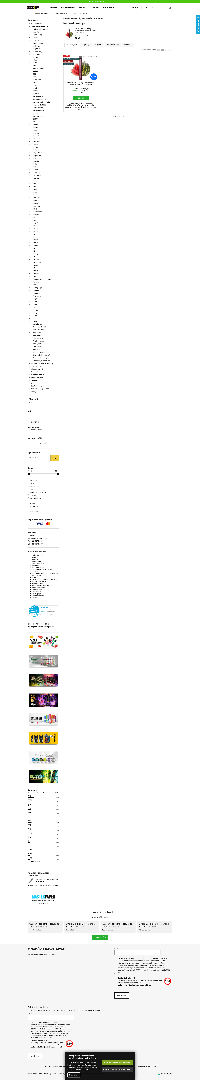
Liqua (35, 192)
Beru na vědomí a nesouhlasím (117, 1069)
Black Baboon (38, 43)
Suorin (35, 276)
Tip (32, 489)
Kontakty (48, 1066)
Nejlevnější (86, 45)
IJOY (35, 158)
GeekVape (37, 142)
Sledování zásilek (38, 567)
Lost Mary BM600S (39, 99)
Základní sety (38, 324)
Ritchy (35, 254)
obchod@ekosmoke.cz (39, 538)
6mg (29, 820)
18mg (30, 853)
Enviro (35, 127)
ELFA (34, 77)
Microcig (36, 206)
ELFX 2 (35, 88)
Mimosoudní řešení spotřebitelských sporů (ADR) (45, 574)
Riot (34, 251)
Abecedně (128, 45)
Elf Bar (35, 63)
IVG (34, 167)
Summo (36, 274)
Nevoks (36, 214)
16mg (30, 849)
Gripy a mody (36, 366)
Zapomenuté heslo (35, 430)
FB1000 (35, 91)
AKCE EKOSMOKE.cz (39, 581)
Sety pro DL (37, 349)
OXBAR (35, 229)
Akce (33, 483)
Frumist (36, 136)
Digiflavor (36, 49)
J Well (35, 170)
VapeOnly (37, 293)
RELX (35, 248)
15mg (29, 845)
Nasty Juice (37, 212)
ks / (43, 443)
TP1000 (35, 113)
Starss (35, 271)
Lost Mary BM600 (39, 97)
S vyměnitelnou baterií (41, 355)
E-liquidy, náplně (37, 369)
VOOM (35, 310)
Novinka (34, 486)
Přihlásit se (35, 422)
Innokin (36, 161)
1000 (34, 74)
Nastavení (74, 1075)
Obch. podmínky (38, 563)
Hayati (35, 147)
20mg (30, 858)
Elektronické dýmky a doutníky (42, 363)
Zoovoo (36, 321)
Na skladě (35, 480)
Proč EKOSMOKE (37, 555)
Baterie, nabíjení (37, 378)
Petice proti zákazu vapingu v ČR (41, 627)
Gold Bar (36, 144)
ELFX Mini (36, 94)
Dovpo (35, 57)
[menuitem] (53, 7)
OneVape (36, 223)
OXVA (35, 231)
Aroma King (37, 35)
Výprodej (34, 495)
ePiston (36, 130)
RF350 (35, 122)
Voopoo (36, 313)
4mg (29, 812)
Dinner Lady (37, 52)
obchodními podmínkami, (146, 958)
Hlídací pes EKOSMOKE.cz (41, 585)
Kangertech (37, 181)
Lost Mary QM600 (39, 108)
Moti (35, 209)
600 (34, 66)
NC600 (35, 119)
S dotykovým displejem (41, 361)
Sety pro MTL (37, 347)
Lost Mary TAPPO (39, 111)
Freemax (36, 133)
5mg (29, 816)
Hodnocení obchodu (39, 583)
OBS (34, 220)
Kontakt (35, 557)
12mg (29, 841)
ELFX (34, 82)
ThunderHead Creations (42, 279)
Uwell (35, 285)
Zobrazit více (100, 937)
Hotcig (35, 150)
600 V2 (35, 71)
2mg (29, 804)
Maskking (36, 203)
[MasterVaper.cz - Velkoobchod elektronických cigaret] (43, 896)
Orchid (35, 226)
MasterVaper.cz (43, 903)
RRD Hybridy (37, 344)
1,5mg (30, 800)
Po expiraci (35, 498)
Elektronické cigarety (39, 26)
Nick (34, 217)
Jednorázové (37, 333)
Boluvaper (37, 46)
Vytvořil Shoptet (166, 1074)
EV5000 (35, 85)
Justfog (36, 178)
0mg (29, 796)
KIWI (34, 184)
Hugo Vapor (37, 153)
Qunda (36, 245)
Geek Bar (36, 139)
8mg (29, 825)
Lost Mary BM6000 (39, 105)
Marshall (36, 200)
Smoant (36, 259)
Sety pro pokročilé (39, 327)
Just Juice (37, 175)
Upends (36, 282)
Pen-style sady (38, 335)
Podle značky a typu (40, 29)
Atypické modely (39, 341)
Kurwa (35, 189)
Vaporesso (37, 296)
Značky (33, 392)
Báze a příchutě (36, 372)
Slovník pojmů (37, 594)
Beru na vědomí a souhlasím (117, 1062)
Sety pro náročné (39, 330)
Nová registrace (33, 427)
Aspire (35, 37)
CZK (144, 7)
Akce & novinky (36, 23)
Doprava (35, 559)
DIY (32, 383)
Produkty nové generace (40, 389)
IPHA (35, 164)
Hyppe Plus (37, 156)
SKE (34, 257)
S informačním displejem (42, 358)
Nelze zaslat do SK (38, 492)
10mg (30, 833)
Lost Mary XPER (38, 116)
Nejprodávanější (113, 45)
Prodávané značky (38, 588)
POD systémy (38, 338)
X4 (34, 318)
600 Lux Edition (38, 68)
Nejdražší (98, 45)
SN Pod (35, 268)
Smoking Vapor (39, 262)
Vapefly (36, 290)
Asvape (36, 40)
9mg (29, 829)
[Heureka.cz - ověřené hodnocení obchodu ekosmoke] (43, 611)
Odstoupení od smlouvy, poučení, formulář (44, 570)
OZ (34, 234)
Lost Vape (37, 198)
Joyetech (36, 172)
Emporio (36, 125)
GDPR (34, 577)
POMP (35, 237)
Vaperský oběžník (38, 590)
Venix (35, 304)
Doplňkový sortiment (38, 386)
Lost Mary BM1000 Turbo (41, 102)
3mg (29, 808)
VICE (35, 307)
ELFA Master (37, 80)
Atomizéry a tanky (37, 375)
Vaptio (35, 299)
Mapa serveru (37, 592)
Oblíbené (35, 598)
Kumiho (36, 186)
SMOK (35, 265)
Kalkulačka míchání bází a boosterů (45, 579)
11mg (29, 837)
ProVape (36, 240)
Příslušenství (35, 380)
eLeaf (35, 60)
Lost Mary (36, 195)
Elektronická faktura (39, 596)
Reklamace (36, 565)
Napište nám (36, 561)
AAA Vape (37, 32)
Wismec (36, 316)
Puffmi (35, 243)
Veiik (35, 302)
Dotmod (36, 54)
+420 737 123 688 (37, 541)
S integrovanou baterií (41, 352)
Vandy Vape (37, 288)
